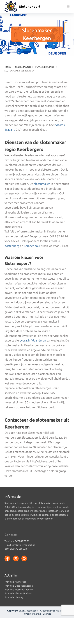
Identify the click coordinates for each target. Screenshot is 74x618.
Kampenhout (32, 245)
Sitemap (47, 613)
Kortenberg (11, 245)
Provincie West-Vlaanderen (18, 589)
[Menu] (68, 6)
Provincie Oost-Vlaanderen (18, 585)
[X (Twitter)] (16, 558)
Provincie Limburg (14, 597)
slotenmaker (42, 183)
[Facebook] (7, 558)
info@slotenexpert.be (23, 545)
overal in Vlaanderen (33, 340)
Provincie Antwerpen (15, 581)
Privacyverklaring (32, 613)
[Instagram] (24, 558)
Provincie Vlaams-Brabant (18, 593)
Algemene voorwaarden (53, 610)
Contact (10, 534)
